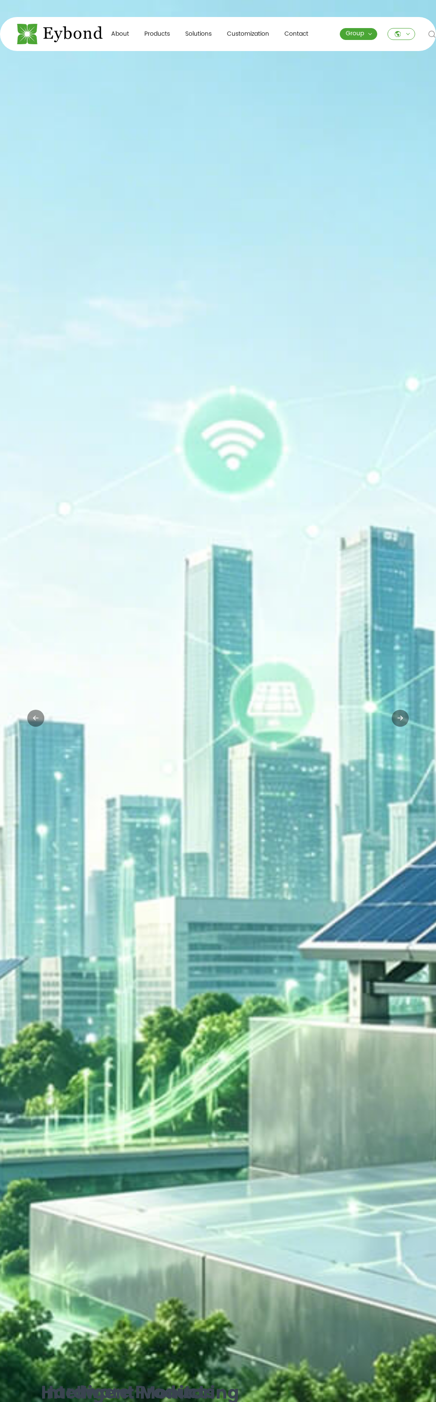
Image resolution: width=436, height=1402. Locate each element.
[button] (209, 1386)
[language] (401, 34)
